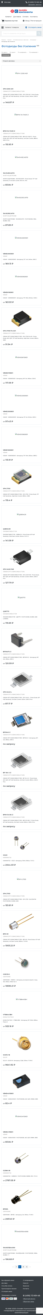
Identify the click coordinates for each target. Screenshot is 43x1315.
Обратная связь (28, 1301)
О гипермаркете (28, 1280)
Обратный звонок (29, 1299)
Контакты (34, 17)
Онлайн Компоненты (26, 1309)
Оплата (25, 17)
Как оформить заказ (8, 1280)
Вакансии (26, 1286)
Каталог (8, 17)
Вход (27, 21)
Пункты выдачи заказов (9, 1288)
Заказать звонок (35, 5)
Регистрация (36, 21)
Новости (25, 1283)
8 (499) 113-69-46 (35, 2)
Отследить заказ (35, 27)
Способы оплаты (7, 1286)
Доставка (17, 17)
